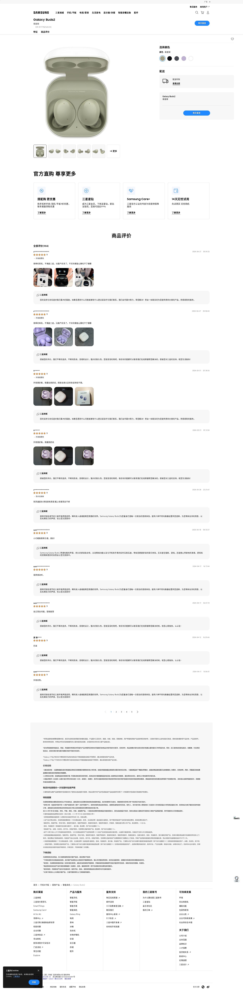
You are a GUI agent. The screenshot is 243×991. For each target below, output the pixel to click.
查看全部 (176, 83)
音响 (72, 922)
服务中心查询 (112, 914)
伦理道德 (183, 960)
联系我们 (110, 910)
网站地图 (53, 987)
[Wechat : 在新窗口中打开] (203, 986)
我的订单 (147, 910)
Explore (36, 955)
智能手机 (73, 898)
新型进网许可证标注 (41, 943)
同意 (34, 982)
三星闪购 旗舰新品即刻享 (44, 922)
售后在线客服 (112, 898)
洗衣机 (72, 931)
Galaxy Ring (75, 914)
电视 (72, 918)
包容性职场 (184, 910)
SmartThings (38, 906)
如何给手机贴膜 (112, 927)
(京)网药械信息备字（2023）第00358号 (48, 979)
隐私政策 (82, 987)
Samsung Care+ (40, 910)
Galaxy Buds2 (44, 20)
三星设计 (183, 964)
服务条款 (63, 987)
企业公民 (183, 914)
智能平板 (73, 902)
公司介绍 (183, 936)
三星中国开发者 (113, 922)
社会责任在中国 (185, 922)
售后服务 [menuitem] (193, 7)
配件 (72, 951)
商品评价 (45, 32)
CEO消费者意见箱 (114, 906)
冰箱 (72, 927)
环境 (181, 898)
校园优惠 (37, 927)
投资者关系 (184, 952)
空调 (72, 939)
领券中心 (37, 918)
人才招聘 (183, 948)
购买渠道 (202, 23)
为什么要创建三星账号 (152, 898)
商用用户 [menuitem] (204, 7)
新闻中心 (183, 956)
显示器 (72, 943)
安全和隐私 (184, 902)
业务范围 (183, 940)
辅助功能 (183, 906)
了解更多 (16, 976)
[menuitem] (59, 13)
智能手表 (73, 906)
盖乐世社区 (147, 906)
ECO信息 (110, 918)
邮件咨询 (110, 902)
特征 (35, 32)
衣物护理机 (74, 935)
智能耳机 (73, 910)
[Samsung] (41, 12)
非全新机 (37, 939)
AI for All (37, 914)
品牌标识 (183, 944)
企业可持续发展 (186, 918)
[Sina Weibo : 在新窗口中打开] (208, 986)
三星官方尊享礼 (40, 902)
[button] (232, 39)
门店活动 (37, 947)
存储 (72, 947)
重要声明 (72, 987)
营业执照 (68, 979)
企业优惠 (37, 931)
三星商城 (37, 898)
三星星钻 (146, 902)
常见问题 (37, 951)
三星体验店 (38, 935)
